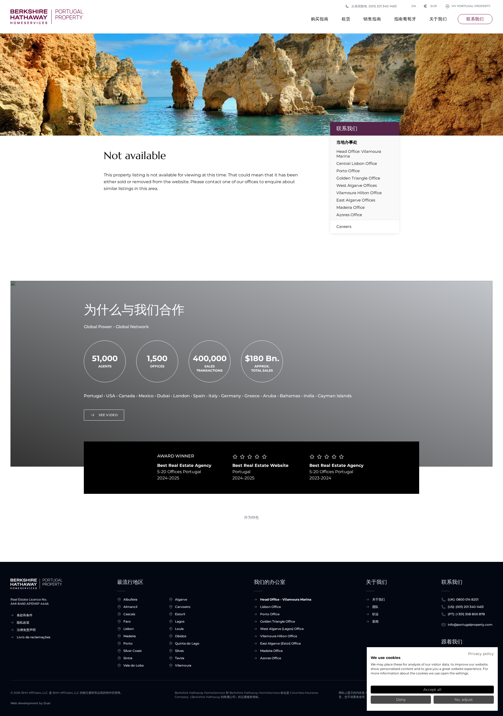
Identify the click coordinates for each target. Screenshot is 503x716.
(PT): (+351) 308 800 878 (466, 614)
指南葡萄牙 (405, 18)
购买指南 (320, 18)
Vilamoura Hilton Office (359, 193)
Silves (179, 651)
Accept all (432, 689)
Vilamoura (183, 665)
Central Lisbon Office (356, 163)
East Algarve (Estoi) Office (280, 643)
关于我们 (438, 18)
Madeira (129, 636)
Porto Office (348, 171)
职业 (375, 614)
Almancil (130, 607)
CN (413, 6)
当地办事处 (346, 142)
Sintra (127, 658)
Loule (179, 629)
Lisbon (128, 629)
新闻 (375, 621)
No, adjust (464, 699)
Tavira (179, 658)
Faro (127, 621)
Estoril (180, 614)
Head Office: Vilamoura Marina (358, 154)
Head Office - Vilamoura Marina (285, 599)
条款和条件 (24, 615)
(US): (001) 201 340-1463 (466, 607)
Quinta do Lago (187, 643)
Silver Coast (132, 651)
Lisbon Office (270, 607)
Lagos (179, 621)
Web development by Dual (30, 703)
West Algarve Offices (356, 185)
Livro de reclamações (33, 637)
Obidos (180, 636)
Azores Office (349, 214)
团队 (375, 607)
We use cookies (385, 658)
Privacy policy (481, 654)
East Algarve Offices (355, 200)
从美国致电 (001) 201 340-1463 (374, 6)
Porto (128, 643)
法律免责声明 (26, 630)
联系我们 (475, 18)
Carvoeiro (182, 607)
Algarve (181, 599)
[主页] (46, 16)
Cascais (129, 614)
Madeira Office (350, 207)
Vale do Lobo (133, 665)
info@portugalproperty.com (470, 624)
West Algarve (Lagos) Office (282, 629)
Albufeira (130, 599)
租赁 (346, 18)
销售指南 (372, 18)
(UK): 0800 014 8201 (463, 599)
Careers (343, 226)
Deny (401, 699)
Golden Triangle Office (358, 178)
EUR (430, 6)
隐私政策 (23, 622)
